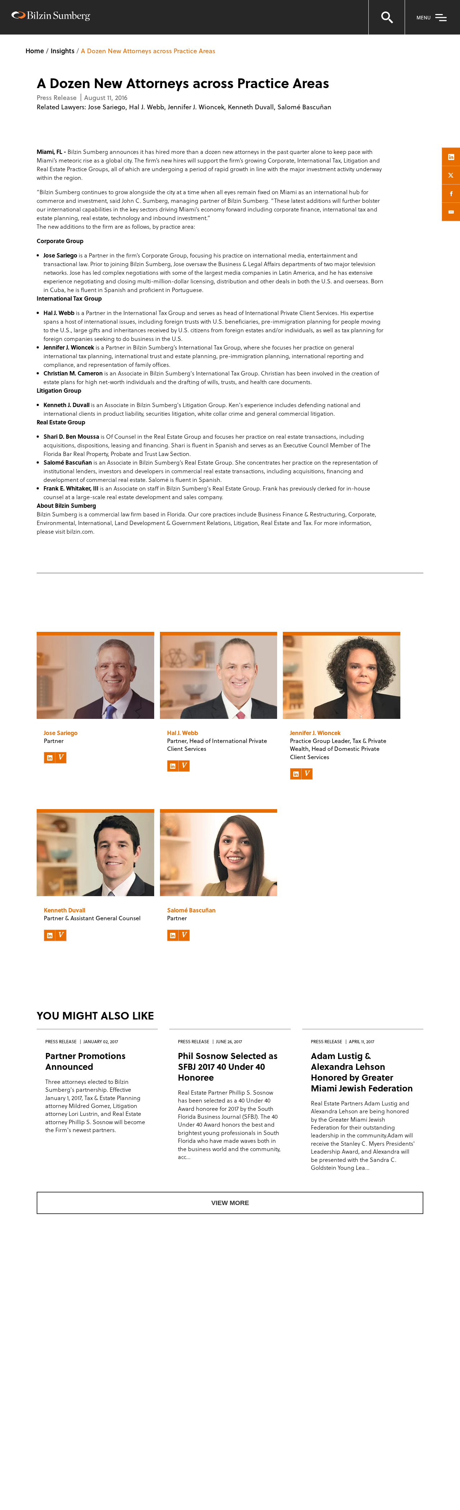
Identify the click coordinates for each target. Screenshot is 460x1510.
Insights (62, 50)
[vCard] (60, 757)
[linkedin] (451, 157)
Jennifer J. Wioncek (196, 106)
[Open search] (386, 17)
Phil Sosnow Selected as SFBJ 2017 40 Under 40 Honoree (228, 1066)
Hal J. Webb (146, 106)
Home (35, 50)
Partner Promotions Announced (85, 1061)
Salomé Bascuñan (304, 106)
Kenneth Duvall (251, 106)
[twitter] (451, 175)
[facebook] (451, 193)
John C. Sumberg (145, 200)
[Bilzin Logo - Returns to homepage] (51, 17)
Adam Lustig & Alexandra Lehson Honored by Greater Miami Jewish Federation (362, 1071)
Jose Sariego (106, 106)
